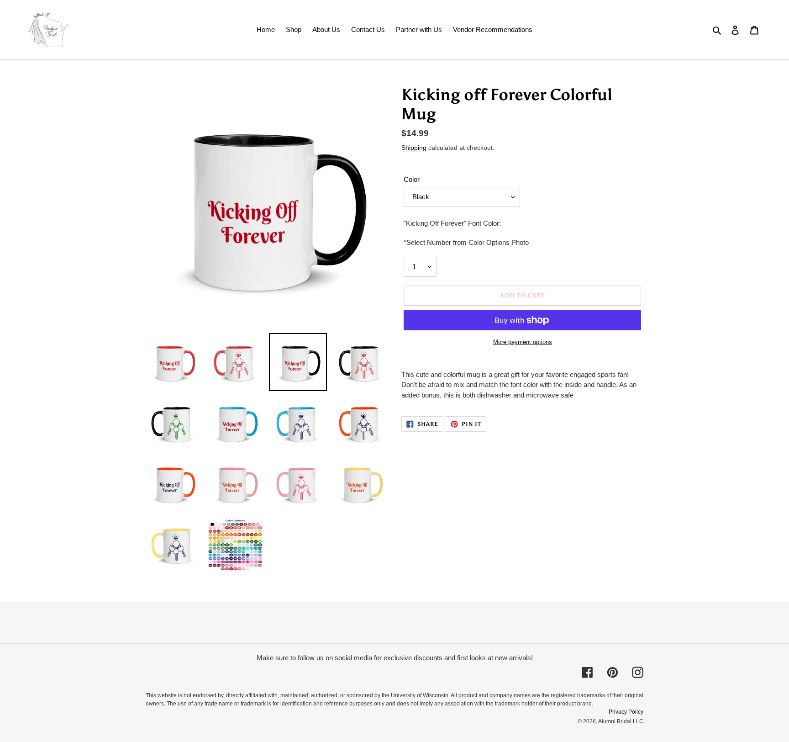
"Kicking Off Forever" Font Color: (452, 223)
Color (412, 179)
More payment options (522, 342)
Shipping (413, 147)
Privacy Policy (626, 712)
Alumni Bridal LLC (620, 721)
